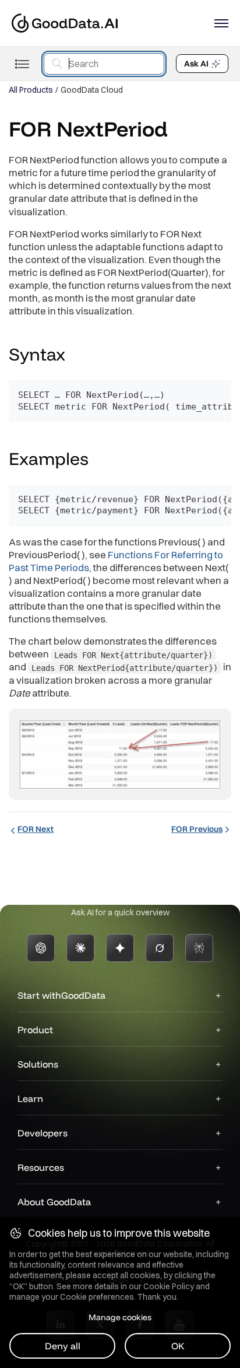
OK (178, 1346)
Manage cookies (120, 1317)
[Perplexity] (199, 948)
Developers (42, 1133)
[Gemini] (120, 948)
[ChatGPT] (41, 948)
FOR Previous (197, 829)
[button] (76, 356)
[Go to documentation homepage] (65, 23)
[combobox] (104, 64)
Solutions (37, 1064)
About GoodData (54, 1202)
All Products (31, 90)
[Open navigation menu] (221, 23)
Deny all (62, 1346)
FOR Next (35, 829)
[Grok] (160, 948)
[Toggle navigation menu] (22, 64)
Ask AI (196, 63)
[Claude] (80, 948)
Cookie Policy (168, 1286)
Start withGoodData (61, 995)
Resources (40, 1167)
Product (35, 1029)
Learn (30, 1098)
